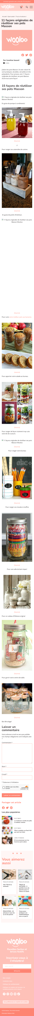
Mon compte (6, 978)
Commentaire (7, 742)
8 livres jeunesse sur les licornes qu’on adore (21, 841)
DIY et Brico (17, 818)
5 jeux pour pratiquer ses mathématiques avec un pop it (24, 913)
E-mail (4, 774)
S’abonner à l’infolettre (10, 782)
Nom (4, 766)
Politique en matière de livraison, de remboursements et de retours (14, 988)
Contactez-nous (7, 981)
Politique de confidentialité (11, 984)
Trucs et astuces (21, 16)
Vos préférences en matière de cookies (16, 1002)
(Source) (17, 141)
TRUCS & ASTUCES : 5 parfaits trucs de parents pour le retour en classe (24, 888)
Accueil (4, 16)
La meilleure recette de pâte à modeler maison (23, 821)
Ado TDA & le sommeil (7, 885)
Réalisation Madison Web (8, 1013)
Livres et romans (19, 838)
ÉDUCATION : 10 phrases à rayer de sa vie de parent (9, 913)
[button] (22, 55)
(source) (17, 211)
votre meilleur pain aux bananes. (20, 317)
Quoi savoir (11, 16)
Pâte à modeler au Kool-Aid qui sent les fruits (22, 831)
